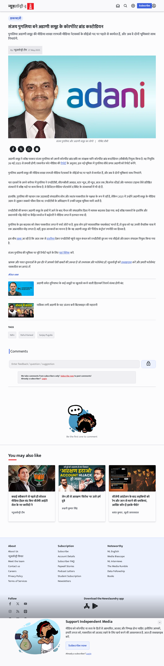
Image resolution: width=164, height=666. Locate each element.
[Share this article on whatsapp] (29, 149)
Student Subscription (69, 576)
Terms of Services (17, 581)
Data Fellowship (116, 571)
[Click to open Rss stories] (17, 612)
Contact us (14, 566)
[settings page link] (133, 6)
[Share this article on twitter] (21, 149)
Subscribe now (77, 645)
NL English (113, 551)
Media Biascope (116, 556)
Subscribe (144, 6)
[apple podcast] (25, 612)
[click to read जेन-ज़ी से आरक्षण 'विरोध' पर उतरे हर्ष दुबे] (82, 478)
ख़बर (19, 238)
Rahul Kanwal (26, 335)
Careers (12, 571)
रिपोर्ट (63, 163)
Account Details (66, 556)
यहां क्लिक (64, 252)
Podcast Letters (66, 571)
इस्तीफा (51, 238)
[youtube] (25, 604)
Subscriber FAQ (66, 561)
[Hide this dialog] (159, 622)
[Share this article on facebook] (13, 149)
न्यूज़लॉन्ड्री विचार (15, 556)
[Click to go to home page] (21, 6)
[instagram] (10, 612)
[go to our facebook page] (10, 604)
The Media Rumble (117, 566)
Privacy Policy (15, 576)
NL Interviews (114, 561)
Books (110, 576)
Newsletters (64, 581)
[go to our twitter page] (17, 604)
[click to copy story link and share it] (37, 149)
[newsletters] (118, 5)
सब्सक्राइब (126, 262)
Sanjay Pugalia (46, 335)
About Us (13, 551)
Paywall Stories (66, 566)
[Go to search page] (125, 6)
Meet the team (16, 561)
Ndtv (12, 335)
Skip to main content (23, 22)
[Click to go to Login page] (154, 6)
